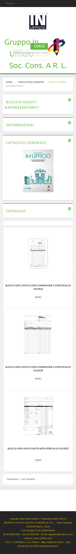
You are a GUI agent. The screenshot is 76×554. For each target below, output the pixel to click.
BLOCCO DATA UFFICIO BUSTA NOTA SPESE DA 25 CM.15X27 (38, 448)
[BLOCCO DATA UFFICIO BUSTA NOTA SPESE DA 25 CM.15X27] (38, 416)
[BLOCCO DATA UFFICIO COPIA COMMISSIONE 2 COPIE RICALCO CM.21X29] (38, 334)
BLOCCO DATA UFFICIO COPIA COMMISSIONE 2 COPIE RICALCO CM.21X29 (38, 369)
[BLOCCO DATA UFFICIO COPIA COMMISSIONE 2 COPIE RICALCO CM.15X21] (38, 253)
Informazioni (20, 125)
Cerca (39, 46)
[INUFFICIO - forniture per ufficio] (38, 21)
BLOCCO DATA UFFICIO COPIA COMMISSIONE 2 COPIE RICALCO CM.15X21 (38, 287)
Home (9, 82)
